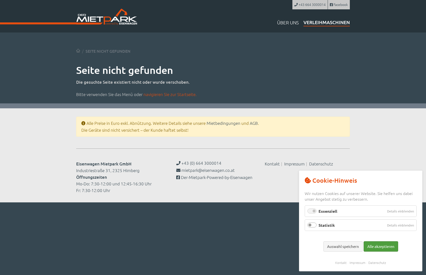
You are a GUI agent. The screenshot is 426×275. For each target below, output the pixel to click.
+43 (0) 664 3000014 (200, 163)
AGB (254, 123)
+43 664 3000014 (312, 4)
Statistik (327, 225)
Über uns (288, 22)
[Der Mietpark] (78, 50)
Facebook (340, 4)
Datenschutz (321, 163)
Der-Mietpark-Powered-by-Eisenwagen (216, 177)
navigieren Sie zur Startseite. (169, 94)
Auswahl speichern (343, 246)
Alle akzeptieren (380, 246)
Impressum (294, 163)
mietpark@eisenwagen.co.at (208, 170)
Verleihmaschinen (326, 22)
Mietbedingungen (223, 123)
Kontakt (272, 163)
